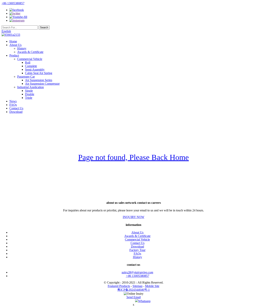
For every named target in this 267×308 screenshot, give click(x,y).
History (21, 48)
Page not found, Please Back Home (133, 157)
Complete (31, 66)
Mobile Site (152, 286)
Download (15, 111)
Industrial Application (30, 87)
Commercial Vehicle (29, 59)
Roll (27, 62)
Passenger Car (26, 76)
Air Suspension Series (38, 80)
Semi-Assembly (35, 69)
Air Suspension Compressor (42, 83)
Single (29, 90)
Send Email (133, 297)
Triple (28, 97)
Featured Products (119, 286)
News (13, 101)
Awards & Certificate (30, 52)
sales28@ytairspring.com (137, 272)
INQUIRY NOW (133, 217)
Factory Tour (137, 250)
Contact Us (16, 108)
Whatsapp (144, 301)
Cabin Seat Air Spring (38, 73)
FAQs (13, 104)
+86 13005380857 (13, 3)
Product (14, 55)
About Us (15, 45)
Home (13, 41)
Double (29, 94)
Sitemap (137, 286)
